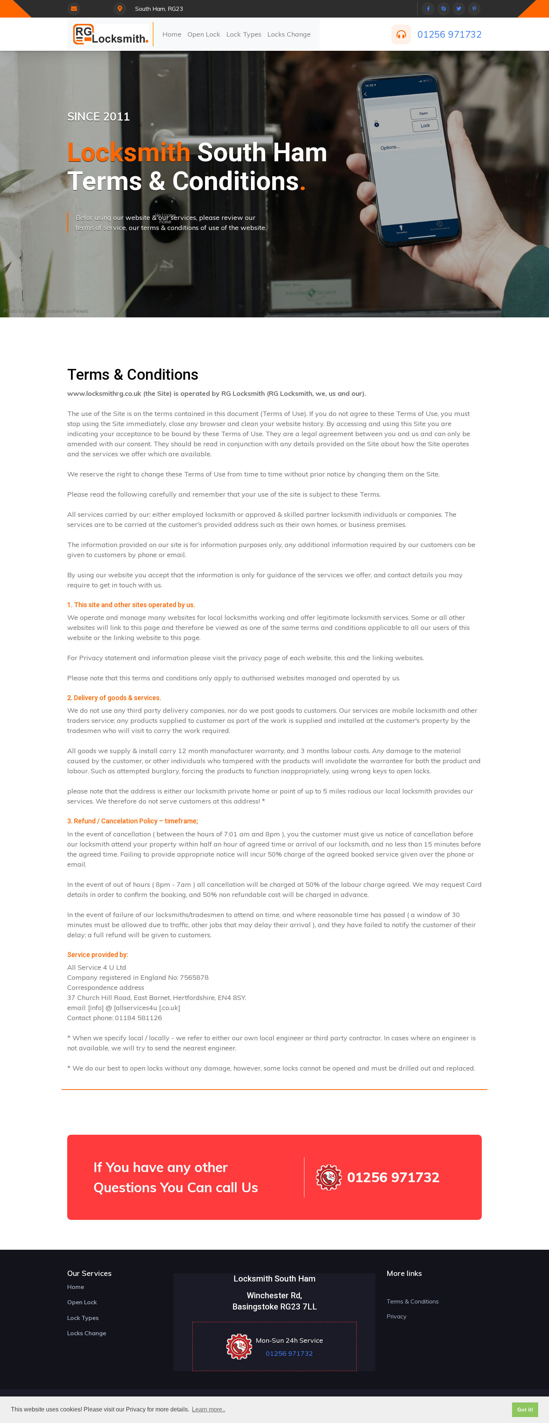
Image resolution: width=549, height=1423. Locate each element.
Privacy (397, 1316)
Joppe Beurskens (45, 311)
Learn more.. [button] (208, 1409)
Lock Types (243, 34)
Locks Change (289, 34)
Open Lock (203, 34)
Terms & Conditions (413, 1301)
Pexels (81, 311)
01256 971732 (450, 34)
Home (172, 34)
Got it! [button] (525, 1410)
